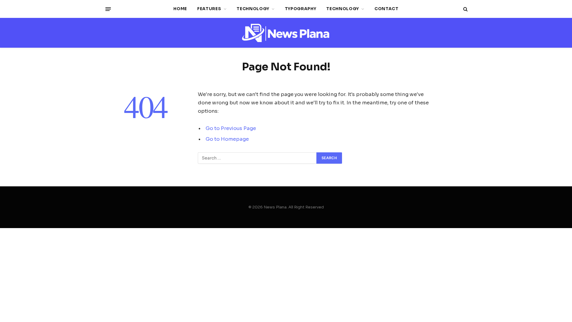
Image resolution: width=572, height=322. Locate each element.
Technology (253, 8)
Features (209, 8)
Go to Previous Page (231, 128)
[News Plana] (286, 33)
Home (180, 8)
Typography (300, 8)
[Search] (465, 9)
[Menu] (108, 9)
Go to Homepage (227, 139)
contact (386, 8)
